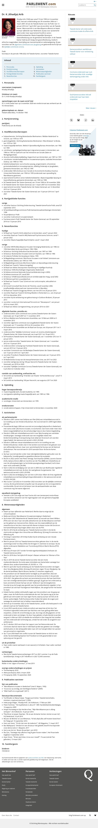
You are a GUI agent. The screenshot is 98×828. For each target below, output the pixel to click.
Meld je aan (75, 145)
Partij (3, 785)
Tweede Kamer (6, 778)
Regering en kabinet (8, 788)
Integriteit (29, 805)
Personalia (10, 67)
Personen (30, 771)
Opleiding (39, 67)
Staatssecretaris (31, 802)
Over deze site (7, 815)
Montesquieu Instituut (48, 7)
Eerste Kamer (6, 782)
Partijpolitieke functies (15, 74)
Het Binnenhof (9, 771)
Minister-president (32, 795)
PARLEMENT (41, 4)
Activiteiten (40, 69)
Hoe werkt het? (30, 775)
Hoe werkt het (6, 775)
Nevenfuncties (12, 76)
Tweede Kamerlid (31, 782)
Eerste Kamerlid (31, 778)
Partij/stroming (12, 69)
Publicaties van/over (43, 74)
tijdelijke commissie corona (14, 47)
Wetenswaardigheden (44, 71)
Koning (4, 795)
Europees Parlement (55, 785)
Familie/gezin (40, 76)
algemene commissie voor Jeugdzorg (28, 44)
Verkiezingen (55, 771)
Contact (16, 815)
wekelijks (86, 136)
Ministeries (5, 792)
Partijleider (29, 792)
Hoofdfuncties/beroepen (15, 71)
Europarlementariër (32, 785)
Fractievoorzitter (31, 788)
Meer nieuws (90, 108)
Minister (28, 799)
